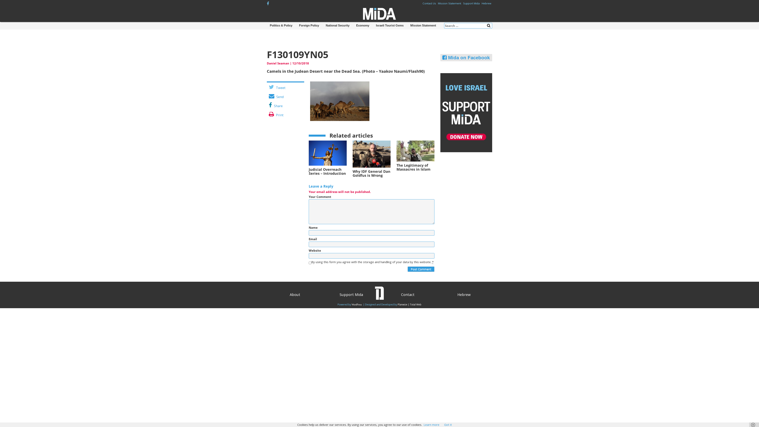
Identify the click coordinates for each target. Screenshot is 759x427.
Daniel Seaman (278, 63)
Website (315, 250)
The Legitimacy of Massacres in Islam (413, 167)
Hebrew (486, 3)
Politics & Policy (281, 25)
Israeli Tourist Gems (390, 25)
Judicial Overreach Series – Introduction (327, 171)
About (295, 294)
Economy (362, 25)
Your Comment (320, 196)
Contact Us (429, 3)
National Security (337, 25)
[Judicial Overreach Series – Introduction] (328, 153)
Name (313, 227)
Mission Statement (449, 3)
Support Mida (471, 3)
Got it (448, 425)
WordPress (357, 304)
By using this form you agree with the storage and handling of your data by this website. (372, 262)
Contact (407, 294)
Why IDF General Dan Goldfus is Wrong (371, 173)
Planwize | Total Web (409, 304)
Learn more (431, 425)
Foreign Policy (309, 25)
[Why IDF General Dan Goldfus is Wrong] (372, 154)
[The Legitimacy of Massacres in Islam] (415, 151)
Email (313, 239)
